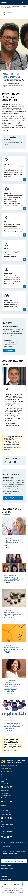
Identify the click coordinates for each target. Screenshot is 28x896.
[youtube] (11, 787)
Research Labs (4, 810)
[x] (10, 462)
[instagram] (5, 462)
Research (4, 805)
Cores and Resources (6, 814)
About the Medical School (7, 831)
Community (4, 779)
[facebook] (15, 462)
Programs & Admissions (7, 824)
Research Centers (5, 812)
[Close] (24, 884)
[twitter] (8, 787)
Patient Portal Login (6, 797)
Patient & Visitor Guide (6, 795)
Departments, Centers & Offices (8, 829)
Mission (3, 777)
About (2, 774)
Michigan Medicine (7, 772)
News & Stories (4, 783)
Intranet (3, 833)
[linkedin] (8, 818)
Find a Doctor (4, 793)
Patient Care (5, 790)
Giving (2, 781)
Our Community (5, 826)
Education (4, 822)
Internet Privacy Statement (16, 892)
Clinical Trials (4, 808)
